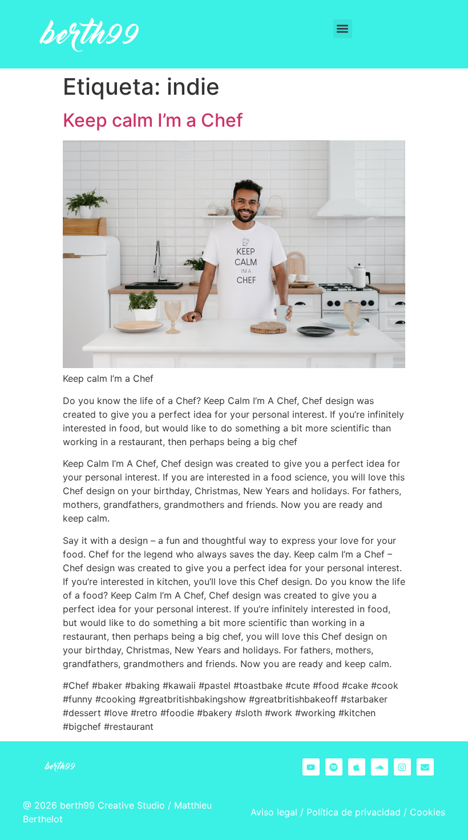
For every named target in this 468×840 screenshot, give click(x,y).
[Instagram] (402, 767)
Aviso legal (274, 812)
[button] (342, 28)
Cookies (427, 812)
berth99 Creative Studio (112, 805)
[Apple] (356, 767)
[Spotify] (333, 767)
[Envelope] (425, 767)
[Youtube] (311, 767)
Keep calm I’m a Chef (153, 120)
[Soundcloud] (379, 767)
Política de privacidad (353, 812)
